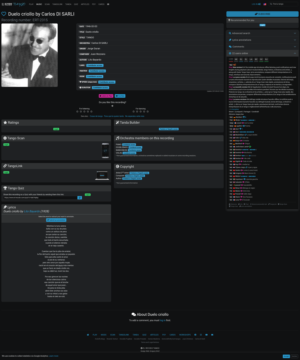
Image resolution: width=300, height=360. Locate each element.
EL (241, 59)
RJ (266, 59)
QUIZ (76, 4)
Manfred (238, 144)
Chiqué (247, 144)
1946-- (88, 26)
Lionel (239, 123)
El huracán (246, 200)
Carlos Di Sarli (200, 339)
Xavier (237, 170)
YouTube (121, 96)
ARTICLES (85, 4)
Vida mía (245, 138)
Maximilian (239, 135)
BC (256, 59)
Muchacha (248, 152)
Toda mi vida (247, 161)
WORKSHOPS (185, 335)
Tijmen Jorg (239, 167)
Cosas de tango (96, 116)
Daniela (238, 150)
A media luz (245, 164)
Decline (294, 356)
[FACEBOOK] (195, 335)
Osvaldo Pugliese (126, 339)
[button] (264, 4)
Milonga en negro (248, 188)
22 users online (240, 53)
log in (163, 320)
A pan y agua (252, 167)
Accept (286, 356)
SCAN (47, 4)
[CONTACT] (108, 4)
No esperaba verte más (134, 116)
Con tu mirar (248, 123)
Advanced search (241, 33)
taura (60, 265)
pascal (237, 185)
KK (236, 59)
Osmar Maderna (154, 339)
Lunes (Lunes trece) (250, 170)
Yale (237, 138)
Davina (237, 155)
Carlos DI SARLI (94, 43)
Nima (237, 188)
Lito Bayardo (90, 59)
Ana (236, 129)
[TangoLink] (246, 135)
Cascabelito (247, 185)
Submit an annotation (57, 220)
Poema (247, 126)
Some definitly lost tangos (171, 339)
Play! (231, 67)
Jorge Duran (90, 48)
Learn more (53, 356)
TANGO (87, 37)
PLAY (31, 4)
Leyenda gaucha (252, 179)
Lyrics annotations (241, 40)
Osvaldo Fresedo (140, 339)
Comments (238, 46)
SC (261, 59)
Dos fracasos (247, 197)
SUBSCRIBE (264, 14)
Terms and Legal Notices (150, 342)
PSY (94, 4)
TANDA (68, 4)
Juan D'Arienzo (187, 339)
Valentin (238, 182)
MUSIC (39, 4)
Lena (237, 200)
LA (251, 59)
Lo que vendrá (252, 135)
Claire (237, 197)
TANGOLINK (57, 4)
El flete (246, 182)
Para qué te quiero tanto (114, 116)
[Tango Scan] (244, 126)
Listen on (106, 96)
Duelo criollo (89, 31)
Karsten (239, 117)
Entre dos (246, 191)
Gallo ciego (247, 194)
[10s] (112, 106)
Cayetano (238, 179)
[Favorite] (4, 14)
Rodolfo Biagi (100, 339)
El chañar (245, 141)
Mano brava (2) (250, 173)
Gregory (238, 173)
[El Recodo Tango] (88, 335)
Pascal (237, 194)
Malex (237, 176)
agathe (239, 126)
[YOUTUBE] (206, 335)
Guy (236, 164)
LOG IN (255, 4)
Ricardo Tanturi (112, 339)
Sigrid (237, 161)
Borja (238, 120)
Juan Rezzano (92, 54)
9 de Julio (246, 158)
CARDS (101, 4)
